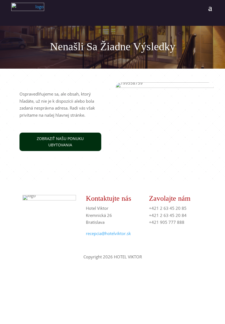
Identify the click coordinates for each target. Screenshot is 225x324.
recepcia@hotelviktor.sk (108, 233)
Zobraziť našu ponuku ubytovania (60, 142)
